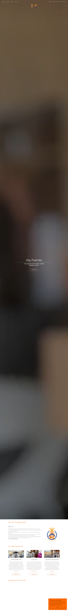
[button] (16, 571)
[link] (34, 1)
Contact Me (34, 269)
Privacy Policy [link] (63, 1)
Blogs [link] (50, 1)
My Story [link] (7, 1)
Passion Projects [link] (56, 1)
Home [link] (3, 1)
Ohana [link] (12, 1)
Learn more (16, 574)
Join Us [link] (16, 1)
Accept (57, 607)
